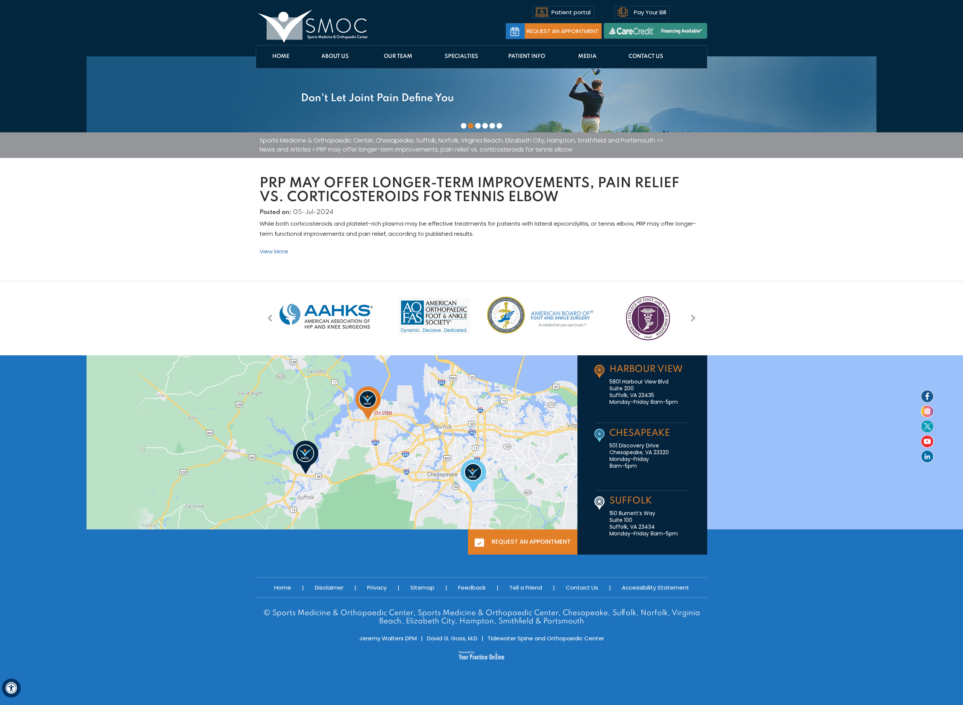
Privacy (377, 587)
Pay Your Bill (650, 12)
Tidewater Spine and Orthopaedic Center (546, 638)
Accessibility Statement (655, 587)
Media (587, 56)
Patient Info (526, 56)
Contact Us (646, 56)
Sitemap (422, 587)
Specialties (461, 56)
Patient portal (571, 12)
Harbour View (646, 369)
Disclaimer (329, 587)
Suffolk (630, 501)
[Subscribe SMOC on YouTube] (927, 441)
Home (280, 56)
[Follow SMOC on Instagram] (927, 411)
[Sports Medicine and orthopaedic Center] (313, 26)
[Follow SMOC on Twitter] (927, 426)
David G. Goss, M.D (452, 638)
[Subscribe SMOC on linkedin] (927, 456)
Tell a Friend (525, 587)
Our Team (398, 56)
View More (274, 251)
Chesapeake (639, 433)
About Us (335, 56)
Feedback (472, 587)
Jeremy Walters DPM (388, 638)
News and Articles (285, 149)
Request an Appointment (562, 31)
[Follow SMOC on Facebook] (927, 396)
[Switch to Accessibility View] (11, 688)
